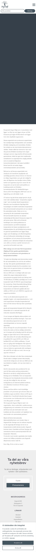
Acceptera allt (18, 543)
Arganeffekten (18, 519)
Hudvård (18, 517)
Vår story (18, 521)
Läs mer (12, 538)
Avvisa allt (18, 548)
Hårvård (18, 515)
